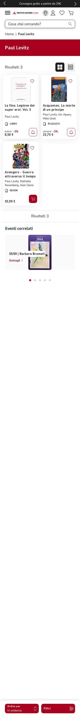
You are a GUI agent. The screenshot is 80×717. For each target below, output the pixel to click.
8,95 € (8, 131)
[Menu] (8, 13)
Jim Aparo (64, 114)
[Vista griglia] (59, 67)
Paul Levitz (12, 117)
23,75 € (48, 134)
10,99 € (10, 201)
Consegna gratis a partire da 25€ (40, 4)
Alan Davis (27, 185)
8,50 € (9, 134)
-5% (15, 131)
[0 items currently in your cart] (71, 13)
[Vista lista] (70, 67)
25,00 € (47, 131)
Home (10, 34)
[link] (45, 13)
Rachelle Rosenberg (18, 183)
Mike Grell (49, 118)
